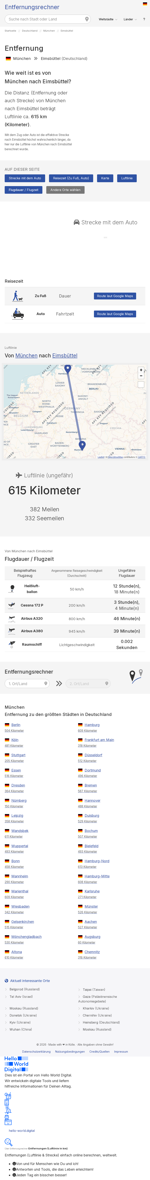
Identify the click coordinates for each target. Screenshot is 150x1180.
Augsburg (92, 937)
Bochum (91, 831)
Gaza (97, 999)
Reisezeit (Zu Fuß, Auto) (71, 178)
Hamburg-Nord (97, 861)
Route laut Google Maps (115, 296)
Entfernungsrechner (32, 7)
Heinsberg (101, 1022)
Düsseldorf (93, 755)
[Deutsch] (145, 4)
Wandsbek (20, 831)
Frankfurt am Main (99, 740)
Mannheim (19, 876)
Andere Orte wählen (65, 190)
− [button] (141, 375)
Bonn (15, 861)
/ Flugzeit (23, 190)
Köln (14, 740)
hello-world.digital (22, 1131)
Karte (105, 178)
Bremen (91, 785)
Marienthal (19, 891)
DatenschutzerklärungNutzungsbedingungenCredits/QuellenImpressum (75, 1051)
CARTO (141, 456)
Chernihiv (97, 1015)
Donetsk (23, 1015)
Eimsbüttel (64, 355)
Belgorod (24, 989)
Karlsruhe (92, 891)
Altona (16, 952)
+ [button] (141, 370)
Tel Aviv (21, 997)
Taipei (93, 990)
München (26, 355)
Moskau (23, 1008)
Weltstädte (106, 19)
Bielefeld (91, 846)
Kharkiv (95, 1008)
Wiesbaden (20, 906)
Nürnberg (19, 800)
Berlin (15, 725)
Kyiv (20, 1022)
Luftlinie (127, 178)
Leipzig (17, 815)
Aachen (91, 922)
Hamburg (92, 725)
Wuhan (20, 1029)
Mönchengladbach (26, 937)
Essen (16, 770)
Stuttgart (18, 755)
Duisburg (92, 815)
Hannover (92, 800)
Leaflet (101, 456)
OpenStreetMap (115, 456)
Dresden (18, 785)
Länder (128, 19)
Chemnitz (92, 952)
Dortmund (93, 770)
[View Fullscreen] (141, 384)
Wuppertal (19, 846)
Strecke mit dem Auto (25, 178)
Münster (91, 906)
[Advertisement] (111, 92)
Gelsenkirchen (22, 922)
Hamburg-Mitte (97, 876)
